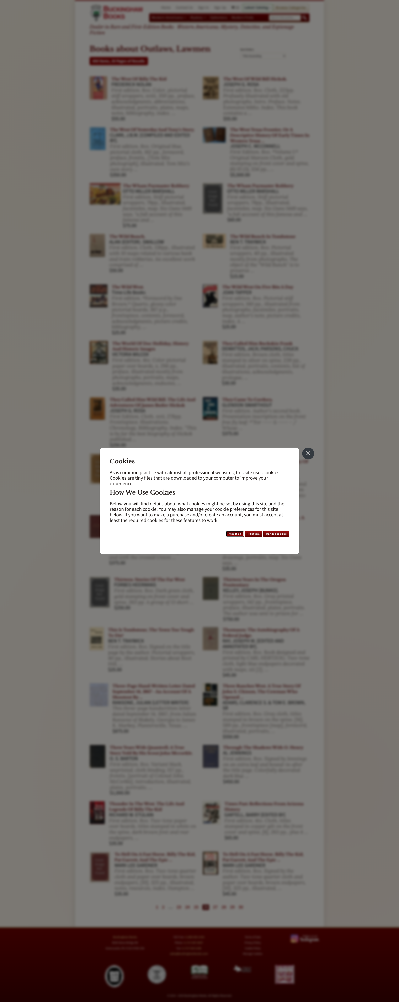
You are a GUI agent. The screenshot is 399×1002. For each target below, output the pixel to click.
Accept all (235, 534)
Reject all (254, 534)
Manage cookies (276, 534)
